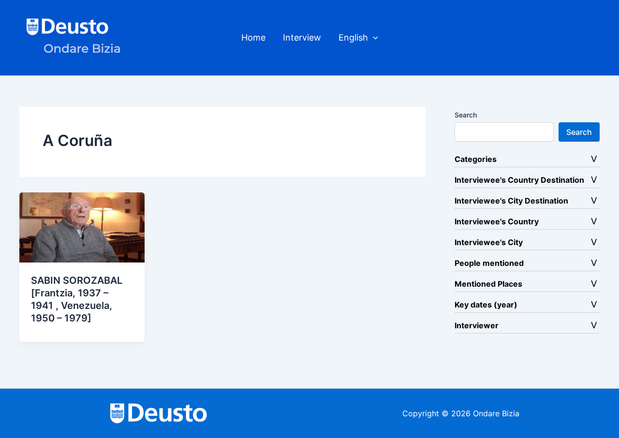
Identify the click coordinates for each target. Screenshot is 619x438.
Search (466, 115)
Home (253, 37)
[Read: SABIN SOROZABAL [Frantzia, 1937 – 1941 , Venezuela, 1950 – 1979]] (82, 227)
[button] (373, 37)
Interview (302, 37)
